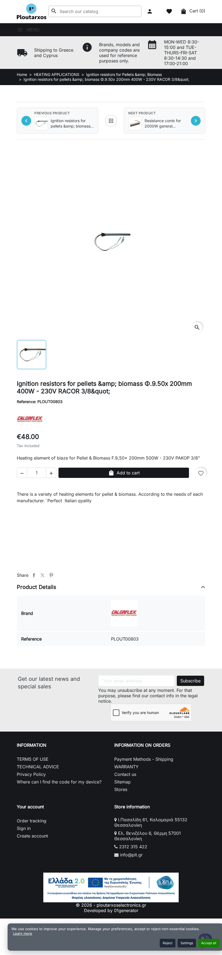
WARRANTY (126, 766)
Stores (120, 789)
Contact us (125, 774)
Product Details (36, 587)
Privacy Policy (31, 774)
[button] (150, 11)
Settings (187, 943)
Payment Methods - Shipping (143, 759)
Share (34, 575)
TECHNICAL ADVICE (38, 766)
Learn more (22, 933)
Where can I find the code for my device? (59, 782)
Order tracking (31, 820)
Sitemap (122, 782)
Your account (30, 806)
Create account (32, 836)
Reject (167, 943)
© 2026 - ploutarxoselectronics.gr (111, 905)
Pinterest (51, 575)
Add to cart (124, 473)
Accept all (208, 943)
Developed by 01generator (111, 910)
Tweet (42, 575)
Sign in (24, 828)
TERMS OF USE (32, 759)
